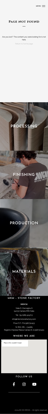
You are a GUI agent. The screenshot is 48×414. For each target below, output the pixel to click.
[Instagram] (24, 384)
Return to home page (24, 44)
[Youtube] (34, 384)
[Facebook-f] (14, 384)
